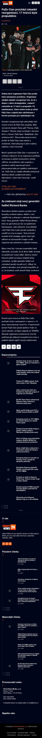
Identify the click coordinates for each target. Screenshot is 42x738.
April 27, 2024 (32, 194)
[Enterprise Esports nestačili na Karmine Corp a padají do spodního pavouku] (8, 460)
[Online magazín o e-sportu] (7, 3)
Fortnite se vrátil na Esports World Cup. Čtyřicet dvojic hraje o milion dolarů (28, 479)
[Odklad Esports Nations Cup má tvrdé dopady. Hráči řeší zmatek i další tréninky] (8, 373)
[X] (38, 3)
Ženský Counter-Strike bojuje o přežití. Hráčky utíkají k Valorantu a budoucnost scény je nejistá (27, 431)
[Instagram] (35, 3)
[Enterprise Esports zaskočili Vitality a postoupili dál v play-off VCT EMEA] (8, 470)
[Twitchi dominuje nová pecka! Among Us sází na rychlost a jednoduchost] (9, 561)
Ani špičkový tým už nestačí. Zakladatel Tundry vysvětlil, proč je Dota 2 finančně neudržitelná (28, 599)
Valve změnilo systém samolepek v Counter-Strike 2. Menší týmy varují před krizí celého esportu (28, 589)
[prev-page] (3, 506)
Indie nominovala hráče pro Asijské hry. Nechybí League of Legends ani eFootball (27, 392)
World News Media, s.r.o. (20, 726)
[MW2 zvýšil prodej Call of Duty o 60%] (9, 571)
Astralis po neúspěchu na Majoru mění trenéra (28, 580)
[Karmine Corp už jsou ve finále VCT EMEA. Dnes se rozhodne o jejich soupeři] (8, 363)
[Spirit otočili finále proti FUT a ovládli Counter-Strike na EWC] (8, 411)
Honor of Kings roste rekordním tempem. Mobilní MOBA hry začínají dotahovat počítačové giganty (28, 441)
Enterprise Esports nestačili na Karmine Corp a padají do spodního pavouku (27, 459)
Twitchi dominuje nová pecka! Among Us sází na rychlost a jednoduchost (27, 560)
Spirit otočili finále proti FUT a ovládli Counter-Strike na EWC (27, 411)
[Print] (19, 81)
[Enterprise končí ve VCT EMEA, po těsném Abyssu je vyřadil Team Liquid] (8, 421)
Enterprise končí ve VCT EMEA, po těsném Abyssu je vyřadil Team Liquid (27, 421)
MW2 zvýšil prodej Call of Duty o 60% (27, 570)
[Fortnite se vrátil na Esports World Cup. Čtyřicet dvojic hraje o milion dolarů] (8, 479)
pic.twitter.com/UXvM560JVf (14, 188)
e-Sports (6, 20)
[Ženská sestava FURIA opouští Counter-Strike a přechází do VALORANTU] (8, 489)
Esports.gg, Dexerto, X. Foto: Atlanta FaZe (20, 70)
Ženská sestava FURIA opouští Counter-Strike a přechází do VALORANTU (27, 489)
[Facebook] (33, 3)
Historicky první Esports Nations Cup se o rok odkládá (27, 498)
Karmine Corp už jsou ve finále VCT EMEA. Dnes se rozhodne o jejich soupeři (28, 363)
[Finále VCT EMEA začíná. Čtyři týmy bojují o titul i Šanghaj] (8, 382)
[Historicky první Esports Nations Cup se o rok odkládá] (8, 499)
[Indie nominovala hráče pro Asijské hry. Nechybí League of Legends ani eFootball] (8, 392)
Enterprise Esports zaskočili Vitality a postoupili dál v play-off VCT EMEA (27, 469)
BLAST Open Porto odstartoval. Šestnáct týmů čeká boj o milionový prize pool (27, 401)
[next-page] (6, 506)
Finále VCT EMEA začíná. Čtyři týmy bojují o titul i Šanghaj (27, 382)
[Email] (14, 81)
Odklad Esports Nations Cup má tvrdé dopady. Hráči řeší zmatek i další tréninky (28, 372)
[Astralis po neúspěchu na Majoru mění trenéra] (9, 581)
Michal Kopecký (12, 73)
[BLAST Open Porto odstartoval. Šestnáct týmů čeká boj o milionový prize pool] (8, 402)
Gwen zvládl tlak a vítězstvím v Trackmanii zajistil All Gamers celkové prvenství (27, 450)
